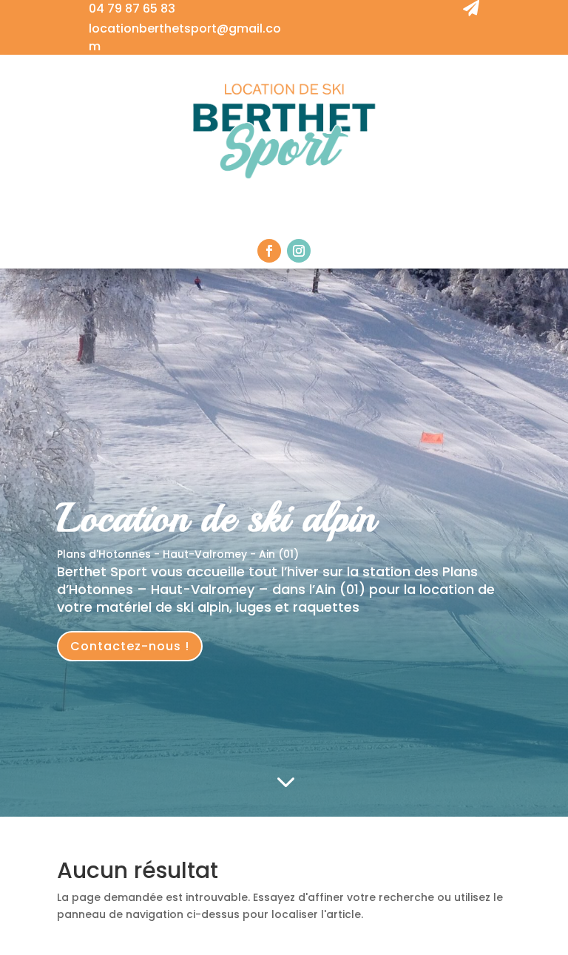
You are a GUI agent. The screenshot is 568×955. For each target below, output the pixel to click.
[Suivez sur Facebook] (269, 251)
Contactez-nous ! (129, 646)
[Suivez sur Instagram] (299, 251)
